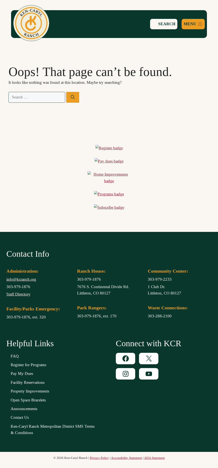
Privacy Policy (99, 458)
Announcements (24, 408)
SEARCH (166, 24)
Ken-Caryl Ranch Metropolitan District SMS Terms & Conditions (53, 429)
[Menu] (193, 24)
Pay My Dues (22, 373)
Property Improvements (30, 391)
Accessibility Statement (126, 458)
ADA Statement (154, 458)
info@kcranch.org (21, 279)
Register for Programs (28, 365)
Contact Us (20, 417)
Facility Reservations (27, 382)
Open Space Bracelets (28, 400)
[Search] (72, 97)
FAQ (15, 356)
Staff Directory (18, 294)
